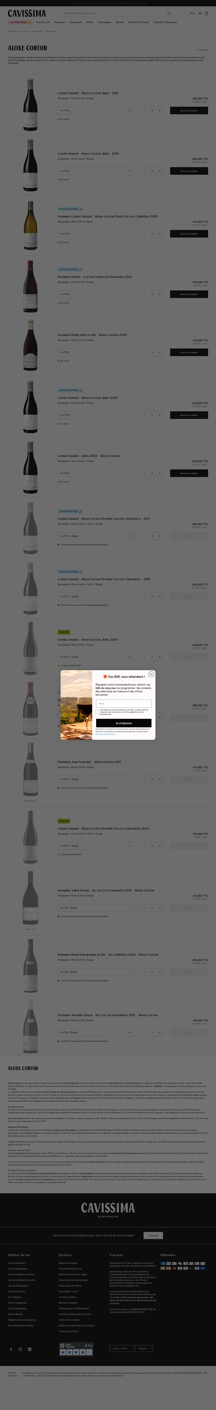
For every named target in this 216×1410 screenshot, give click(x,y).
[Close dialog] (151, 674)
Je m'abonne (124, 723)
